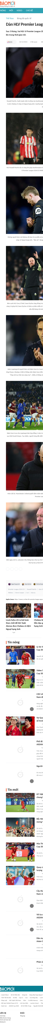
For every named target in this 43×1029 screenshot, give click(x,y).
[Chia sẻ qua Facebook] (7, 569)
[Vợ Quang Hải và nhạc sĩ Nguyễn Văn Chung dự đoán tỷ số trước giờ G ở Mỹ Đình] (20, 726)
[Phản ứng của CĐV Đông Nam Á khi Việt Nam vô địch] (20, 970)
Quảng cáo (3, 1022)
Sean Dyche (28, 584)
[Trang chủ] (7, 4)
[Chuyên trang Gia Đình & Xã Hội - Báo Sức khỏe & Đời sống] (39, 850)
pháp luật (4, 1000)
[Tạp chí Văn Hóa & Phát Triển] (38, 800)
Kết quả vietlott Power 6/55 (9, 1003)
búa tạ (33, 593)
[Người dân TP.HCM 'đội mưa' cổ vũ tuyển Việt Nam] (20, 774)
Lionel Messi (5, 995)
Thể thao (10, 18)
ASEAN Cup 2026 (14, 1006)
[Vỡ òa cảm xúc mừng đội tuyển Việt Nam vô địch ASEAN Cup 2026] (20, 922)
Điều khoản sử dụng (5, 1018)
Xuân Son (4, 1006)
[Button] (14, 42)
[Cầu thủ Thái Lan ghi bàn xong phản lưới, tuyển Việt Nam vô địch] (20, 899)
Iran (26, 997)
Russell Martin (31, 589)
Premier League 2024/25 (16, 589)
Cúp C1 (21, 997)
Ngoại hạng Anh (15, 584)
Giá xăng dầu (34, 997)
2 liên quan (33, 42)
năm (24, 1000)
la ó (28, 593)
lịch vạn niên (24, 1003)
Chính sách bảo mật (5, 1020)
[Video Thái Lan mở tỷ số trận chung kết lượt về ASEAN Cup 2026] (20, 678)
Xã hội (15, 997)
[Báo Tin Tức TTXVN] (38, 748)
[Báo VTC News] (39, 653)
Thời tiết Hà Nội (6, 997)
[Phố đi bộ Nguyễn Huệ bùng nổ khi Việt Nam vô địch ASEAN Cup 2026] (20, 749)
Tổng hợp (22, 1016)
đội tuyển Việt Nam (15, 1000)
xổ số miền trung (26, 1006)
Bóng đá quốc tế (24, 18)
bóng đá (24, 995)
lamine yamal (34, 1003)
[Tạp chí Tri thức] (9, 42)
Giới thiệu (2, 1016)
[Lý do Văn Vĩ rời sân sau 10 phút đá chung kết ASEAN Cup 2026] (20, 655)
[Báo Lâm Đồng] (8, 632)
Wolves (10, 593)
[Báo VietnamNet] (36, 629)
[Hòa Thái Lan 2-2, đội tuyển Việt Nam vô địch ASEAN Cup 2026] (20, 851)
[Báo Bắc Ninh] (39, 825)
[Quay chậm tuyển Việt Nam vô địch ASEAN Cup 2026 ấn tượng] (20, 875)
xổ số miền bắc (15, 995)
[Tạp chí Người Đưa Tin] (38, 944)
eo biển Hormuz (33, 1000)
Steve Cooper (19, 593)
